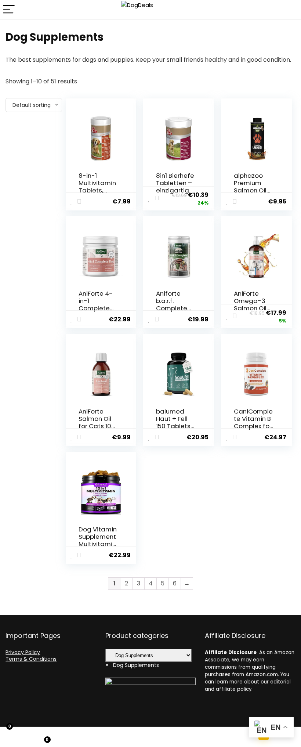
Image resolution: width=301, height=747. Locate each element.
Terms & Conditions (31, 659)
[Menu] (9, 9)
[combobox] (132, 665)
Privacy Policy (23, 652)
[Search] (289, 9)
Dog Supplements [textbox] (132, 665)
